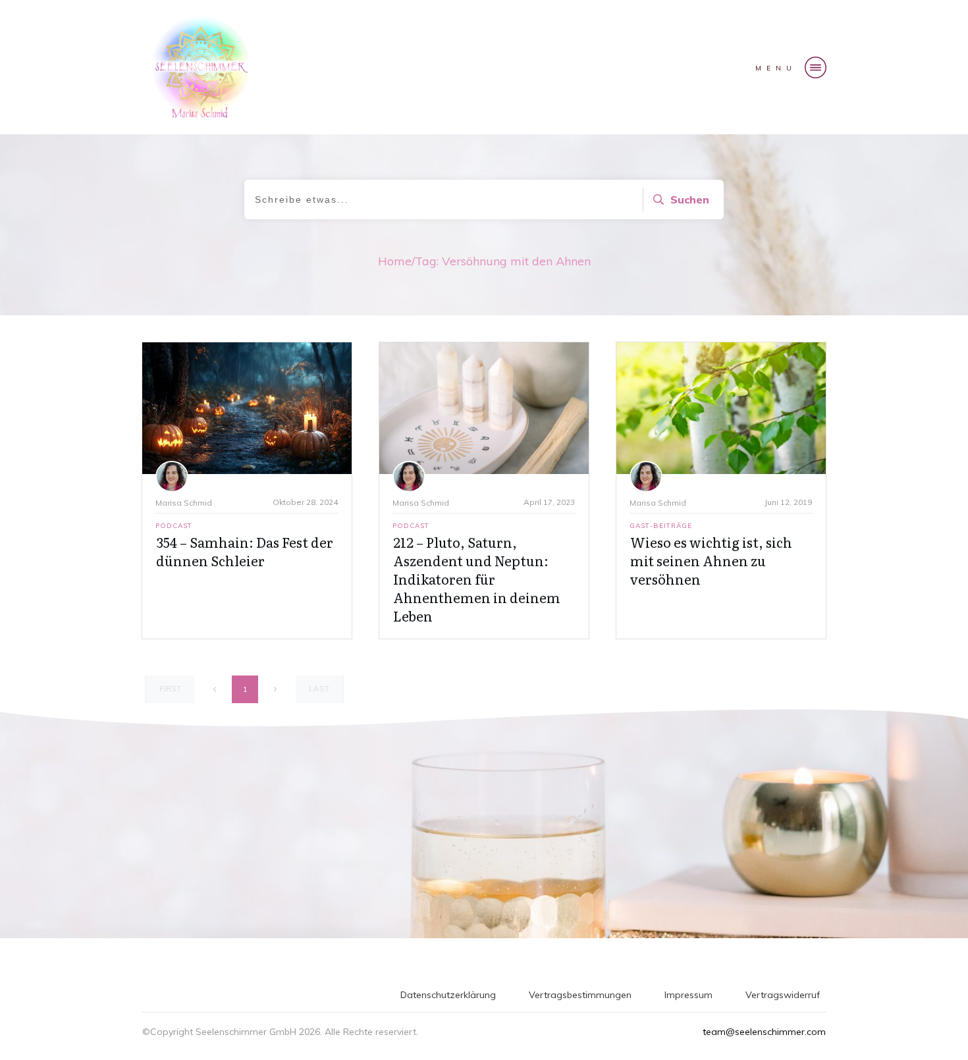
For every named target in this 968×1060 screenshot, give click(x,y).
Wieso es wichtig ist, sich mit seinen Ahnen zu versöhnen (711, 560)
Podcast (173, 525)
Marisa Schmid (183, 503)
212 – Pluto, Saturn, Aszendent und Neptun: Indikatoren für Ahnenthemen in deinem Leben (476, 578)
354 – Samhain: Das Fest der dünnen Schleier (244, 551)
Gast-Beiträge (661, 525)
